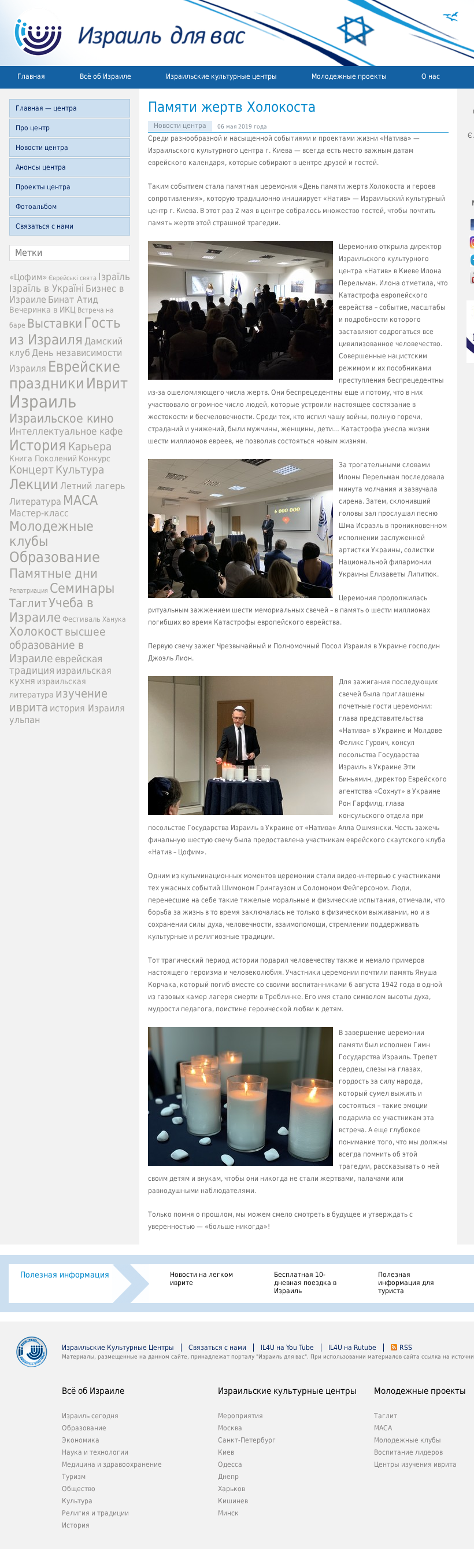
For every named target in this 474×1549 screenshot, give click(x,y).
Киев (226, 1452)
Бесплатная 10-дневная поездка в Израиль (305, 1283)
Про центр (33, 128)
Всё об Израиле (105, 76)
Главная (31, 76)
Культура (79, 469)
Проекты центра (43, 187)
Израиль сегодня (90, 1416)
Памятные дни (53, 573)
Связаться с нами (44, 226)
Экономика (80, 1440)
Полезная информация (64, 1274)
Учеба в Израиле (51, 610)
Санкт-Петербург (247, 1440)
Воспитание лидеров (408, 1452)
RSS (405, 1348)
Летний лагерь (92, 485)
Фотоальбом (36, 207)
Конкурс (94, 458)
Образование (54, 557)
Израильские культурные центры (221, 76)
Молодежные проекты (349, 76)
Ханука (114, 619)
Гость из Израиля (65, 331)
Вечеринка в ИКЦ (42, 309)
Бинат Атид (73, 300)
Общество (78, 1489)
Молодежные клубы (407, 1440)
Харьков (231, 1489)
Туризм (74, 1477)
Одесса (230, 1464)
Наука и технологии (95, 1452)
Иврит (107, 383)
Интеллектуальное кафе (66, 431)
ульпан (24, 719)
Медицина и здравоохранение (112, 1464)
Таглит (28, 603)
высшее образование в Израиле (57, 645)
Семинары (82, 588)
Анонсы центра (41, 167)
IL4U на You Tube (287, 1348)
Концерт (31, 469)
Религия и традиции (95, 1513)
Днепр (228, 1477)
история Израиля (87, 708)
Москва (230, 1428)
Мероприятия (240, 1416)
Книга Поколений (43, 458)
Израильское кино (61, 418)
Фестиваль (81, 619)
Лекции (33, 484)
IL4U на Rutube (352, 1348)
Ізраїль (114, 276)
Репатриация (28, 590)
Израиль (42, 402)
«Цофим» (28, 277)
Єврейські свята (73, 278)
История (37, 445)
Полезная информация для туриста (406, 1283)
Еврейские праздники (64, 375)
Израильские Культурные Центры (118, 1348)
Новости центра (42, 148)
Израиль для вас (123, 33)
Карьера (90, 446)
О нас (430, 76)
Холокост (36, 631)
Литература (35, 501)
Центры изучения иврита (415, 1464)
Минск (228, 1513)
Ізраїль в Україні (46, 288)
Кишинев (233, 1501)
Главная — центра (46, 108)
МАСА (80, 500)
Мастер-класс (39, 513)
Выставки (54, 323)
